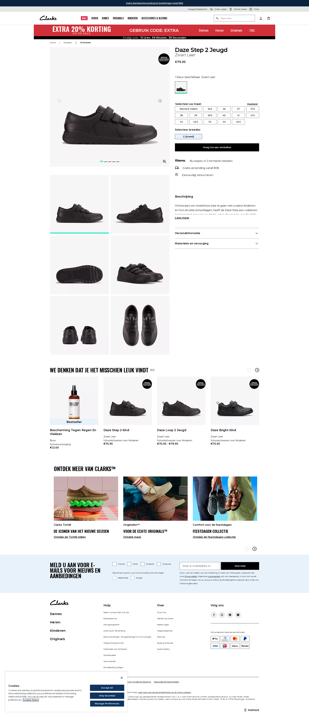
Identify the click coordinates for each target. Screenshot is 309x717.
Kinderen (133, 18)
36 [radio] (224, 108)
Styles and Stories (165, 643)
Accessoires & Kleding (154, 18)
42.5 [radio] (195, 121)
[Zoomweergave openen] (164, 161)
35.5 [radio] (210, 108)
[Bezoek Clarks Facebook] (214, 615)
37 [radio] (238, 108)
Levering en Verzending (114, 630)
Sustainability (163, 649)
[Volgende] (257, 370)
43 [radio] (209, 121)
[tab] (79, 204)
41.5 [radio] (253, 115)
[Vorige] (249, 370)
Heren (94, 18)
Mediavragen (163, 624)
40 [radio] (224, 115)
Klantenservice (110, 618)
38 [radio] (181, 115)
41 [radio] (238, 115)
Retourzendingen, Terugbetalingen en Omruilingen (127, 637)
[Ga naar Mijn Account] (261, 18)
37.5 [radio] (252, 108)
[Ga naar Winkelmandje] (268, 18)
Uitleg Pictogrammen (113, 643)
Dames (105, 18)
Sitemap (161, 637)
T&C (252, 30)
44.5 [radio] (238, 121)
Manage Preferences (107, 703)
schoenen (85, 42)
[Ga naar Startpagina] (48, 18)
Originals (118, 18)
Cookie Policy (30, 699)
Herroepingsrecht (111, 624)
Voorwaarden (109, 661)
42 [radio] (181, 121)
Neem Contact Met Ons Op (116, 612)
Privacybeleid (191, 576)
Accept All (107, 687)
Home (53, 42)
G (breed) (188, 136)
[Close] (121, 677)
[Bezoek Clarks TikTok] (230, 615)
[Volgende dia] (160, 101)
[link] (164, 59)
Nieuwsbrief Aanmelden (166, 681)
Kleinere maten (189, 108)
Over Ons (161, 612)
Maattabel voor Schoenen (115, 649)
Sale (84, 18)
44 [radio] (224, 121)
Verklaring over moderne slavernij (133, 681)
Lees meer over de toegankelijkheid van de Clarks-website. (164, 692)
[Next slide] (255, 549)
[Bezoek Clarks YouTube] (238, 615)
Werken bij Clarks (165, 618)
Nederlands (123, 578)
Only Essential (107, 695)
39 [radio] (195, 115)
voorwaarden (214, 576)
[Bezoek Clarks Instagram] (222, 615)
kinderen (68, 42)
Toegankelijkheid (164, 630)
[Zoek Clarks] (234, 18)
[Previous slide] (247, 549)
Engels (139, 578)
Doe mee (240, 565)
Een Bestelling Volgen (113, 667)
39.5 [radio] (210, 115)
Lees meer (182, 217)
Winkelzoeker (109, 655)
